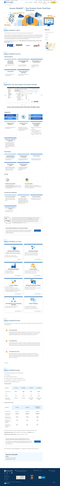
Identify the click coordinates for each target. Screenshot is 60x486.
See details (19, 259)
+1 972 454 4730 (52, 471)
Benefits (46, 37)
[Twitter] (7, 472)
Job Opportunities (7, 476)
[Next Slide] (42, 95)
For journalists (40, 0)
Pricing (46, 39)
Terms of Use (6, 479)
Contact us (53, 2)
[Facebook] (9, 472)
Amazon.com (17, 448)
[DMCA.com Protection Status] (7, 483)
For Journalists (6, 475)
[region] (50, 40)
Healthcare (12, 0)
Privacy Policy (6, 478)
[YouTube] (11, 472)
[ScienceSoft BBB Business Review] (42, 477)
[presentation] (5, 45)
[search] (57, 2)
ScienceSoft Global (7, 0)
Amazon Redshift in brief (49, 32)
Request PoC (37, 230)
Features (46, 34)
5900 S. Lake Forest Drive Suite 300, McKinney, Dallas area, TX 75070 (22, 471)
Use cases (46, 36)
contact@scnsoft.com (39, 470)
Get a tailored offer (37, 259)
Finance (16, 0)
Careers (36, 0)
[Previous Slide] (5, 95)
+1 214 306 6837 (52, 470)
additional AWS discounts (18, 222)
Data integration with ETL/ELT (23, 61)
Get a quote (37, 441)
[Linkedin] (4, 472)
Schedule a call (49, 49)
